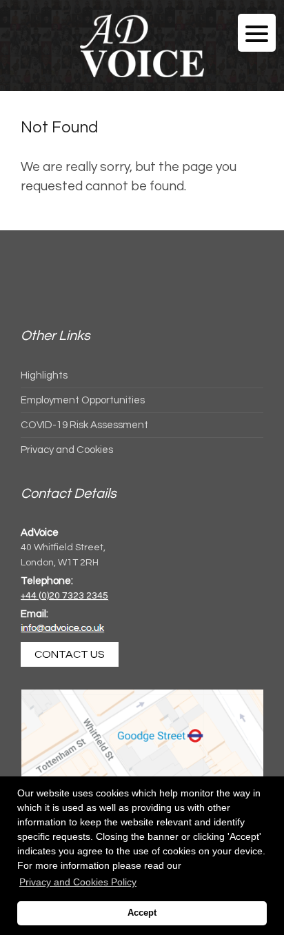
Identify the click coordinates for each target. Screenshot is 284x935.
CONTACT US (69, 654)
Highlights (44, 375)
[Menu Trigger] (257, 33)
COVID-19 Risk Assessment (84, 425)
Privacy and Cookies (67, 450)
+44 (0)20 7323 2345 (64, 596)
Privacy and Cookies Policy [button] (77, 881)
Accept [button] (142, 913)
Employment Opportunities (83, 400)
